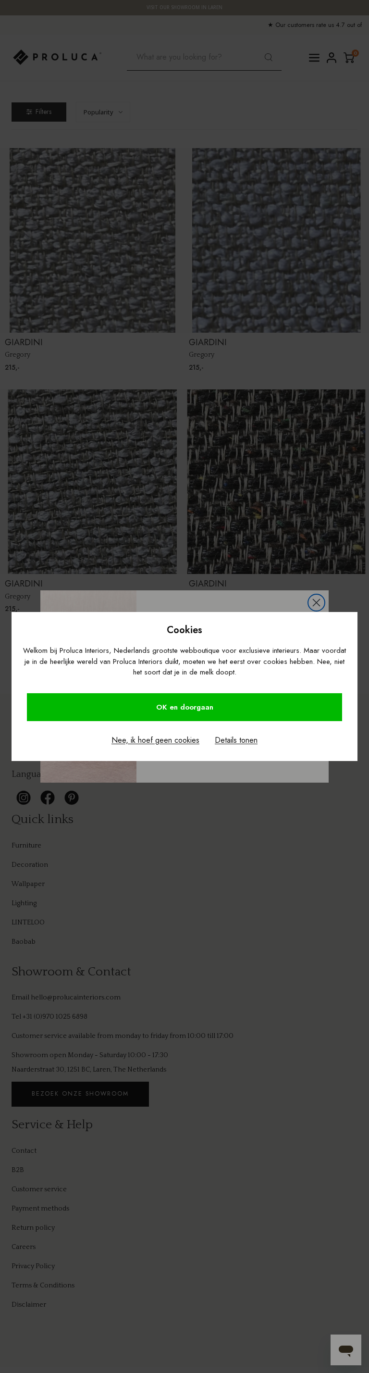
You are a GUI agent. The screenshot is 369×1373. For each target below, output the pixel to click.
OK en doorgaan (184, 707)
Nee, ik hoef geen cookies (155, 740)
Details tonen (236, 740)
